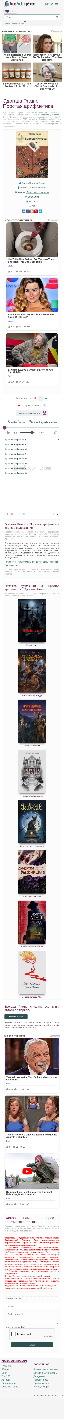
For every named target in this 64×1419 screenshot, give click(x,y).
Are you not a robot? (15, 1327)
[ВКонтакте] (23, 211)
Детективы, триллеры (50, 115)
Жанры (5, 1369)
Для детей (39, 1376)
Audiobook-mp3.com (54, 1395)
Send (32, 1345)
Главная (6, 1366)
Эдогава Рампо (37, 183)
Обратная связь (10, 1386)
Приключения (41, 1383)
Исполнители (8, 1383)
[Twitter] (40, 211)
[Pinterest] (36, 211)
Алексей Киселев (38, 187)
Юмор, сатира (41, 1386)
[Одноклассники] (32, 211)
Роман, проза (40, 1379)
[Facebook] (28, 211)
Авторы (5, 1379)
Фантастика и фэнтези (45, 1369)
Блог (4, 1373)
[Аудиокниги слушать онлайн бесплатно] (20, 3)
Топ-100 (5, 1376)
